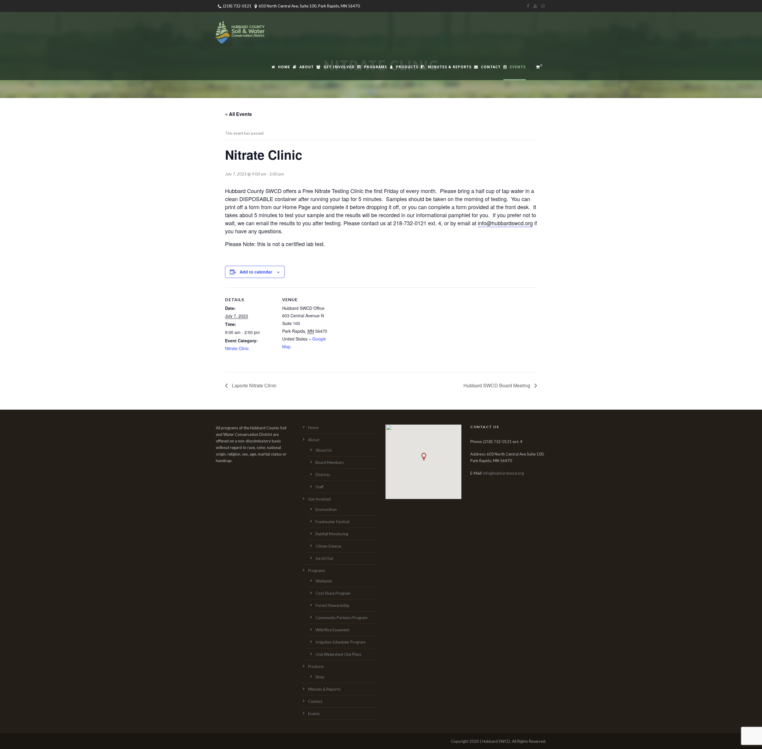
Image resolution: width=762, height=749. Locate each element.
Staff (320, 486)
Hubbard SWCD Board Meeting (497, 385)
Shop (320, 677)
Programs (375, 66)
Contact (491, 66)
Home (284, 66)
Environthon (326, 509)
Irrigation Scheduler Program (341, 642)
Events (518, 66)
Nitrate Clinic (237, 348)
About (306, 66)
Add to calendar (256, 272)
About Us (324, 450)
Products (407, 66)
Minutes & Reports (449, 66)
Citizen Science (328, 546)
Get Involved (339, 66)
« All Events (238, 114)
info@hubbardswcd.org (505, 223)
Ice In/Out (324, 558)
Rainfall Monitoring (332, 534)
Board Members (330, 462)
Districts (323, 474)
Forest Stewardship (332, 605)
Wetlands (324, 581)
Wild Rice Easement (332, 629)
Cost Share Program (333, 593)
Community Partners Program (342, 617)
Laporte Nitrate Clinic (254, 385)
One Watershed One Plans (338, 654)
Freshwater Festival (332, 521)
